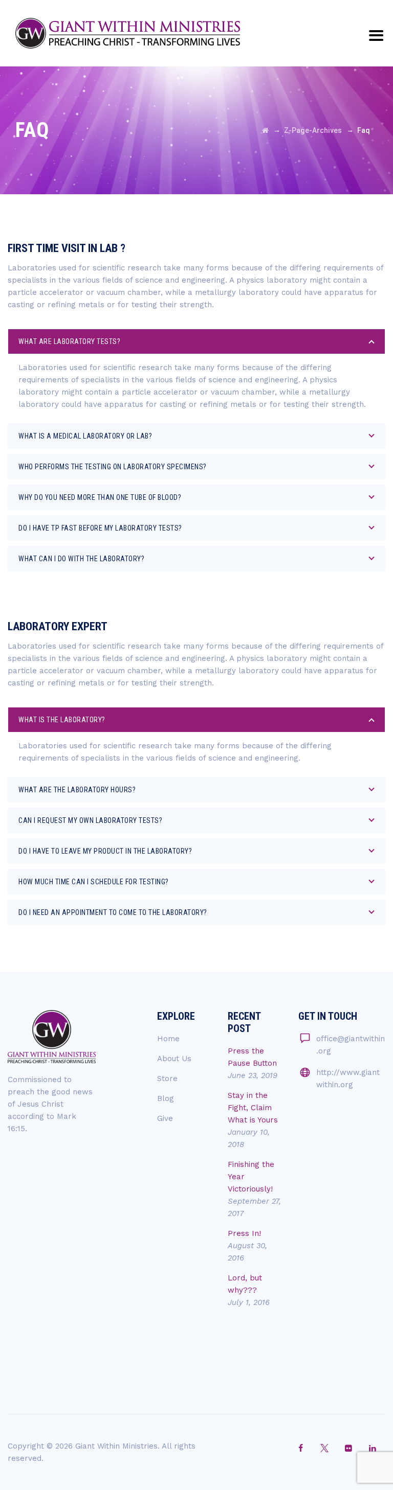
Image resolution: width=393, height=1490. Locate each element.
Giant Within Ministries (116, 1446)
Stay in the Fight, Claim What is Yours (253, 1108)
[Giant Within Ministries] (127, 33)
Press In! (244, 1233)
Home (168, 1038)
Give (165, 1118)
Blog (165, 1098)
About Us (174, 1058)
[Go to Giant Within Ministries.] (265, 130)
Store (167, 1078)
